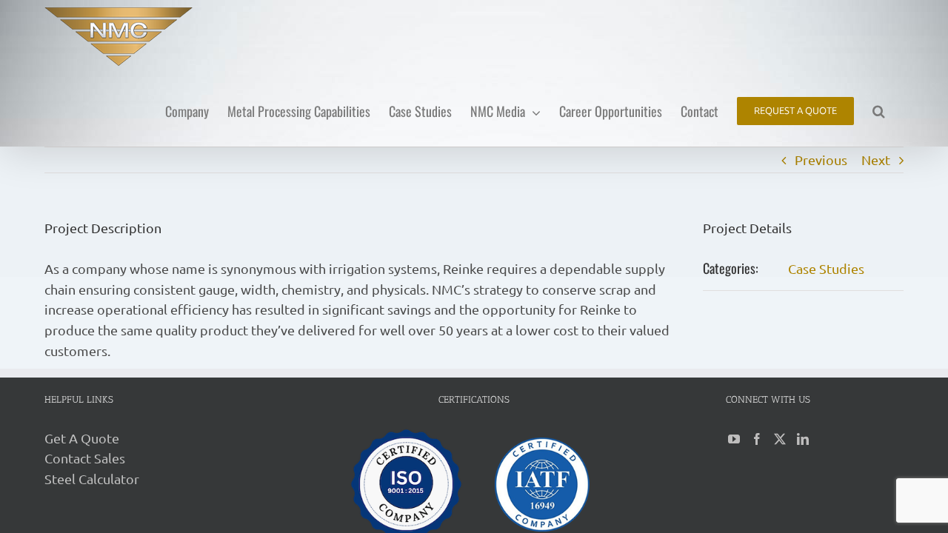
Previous (821, 159)
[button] (878, 110)
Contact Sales (84, 458)
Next (875, 159)
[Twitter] (780, 439)
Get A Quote (81, 438)
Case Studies (826, 268)
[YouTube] (734, 439)
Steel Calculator (91, 478)
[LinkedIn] (803, 439)
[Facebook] (757, 439)
